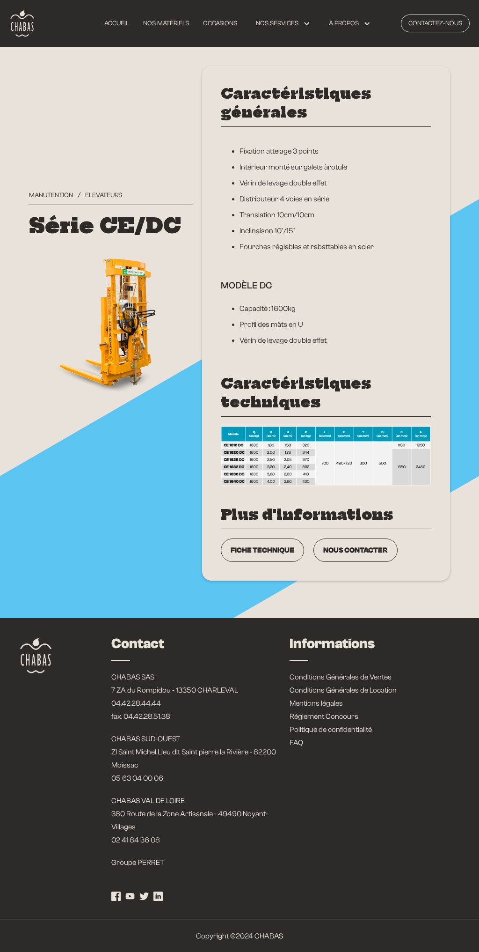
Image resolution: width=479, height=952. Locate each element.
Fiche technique (262, 550)
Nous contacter (355, 550)
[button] (283, 23)
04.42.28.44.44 (136, 703)
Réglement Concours (324, 716)
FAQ (296, 742)
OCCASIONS (220, 23)
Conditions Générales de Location (343, 690)
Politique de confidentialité (331, 729)
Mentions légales (316, 703)
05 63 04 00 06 (137, 778)
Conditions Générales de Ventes (341, 677)
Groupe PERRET (137, 862)
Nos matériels (166, 23)
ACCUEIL (116, 23)
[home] (22, 23)
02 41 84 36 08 (135, 840)
